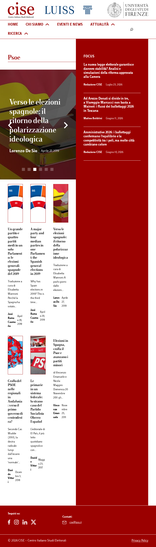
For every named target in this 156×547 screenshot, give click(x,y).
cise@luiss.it (75, 522)
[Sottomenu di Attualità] (113, 24)
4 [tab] (40, 169)
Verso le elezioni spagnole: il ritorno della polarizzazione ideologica (60, 244)
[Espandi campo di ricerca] (132, 29)
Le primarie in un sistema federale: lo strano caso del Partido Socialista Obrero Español (37, 401)
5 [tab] (46, 169)
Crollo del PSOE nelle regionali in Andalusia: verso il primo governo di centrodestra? (15, 401)
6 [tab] (51, 169)
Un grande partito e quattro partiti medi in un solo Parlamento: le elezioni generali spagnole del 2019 (15, 252)
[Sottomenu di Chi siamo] (47, 24)
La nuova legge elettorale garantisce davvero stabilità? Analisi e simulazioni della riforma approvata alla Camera (109, 71)
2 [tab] (29, 169)
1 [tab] (23, 169)
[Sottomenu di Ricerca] (26, 34)
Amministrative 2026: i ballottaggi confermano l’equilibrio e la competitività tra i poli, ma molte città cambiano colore (109, 138)
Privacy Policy (139, 540)
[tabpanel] (38, 124)
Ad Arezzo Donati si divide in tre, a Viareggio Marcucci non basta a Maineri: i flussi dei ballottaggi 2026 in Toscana (109, 105)
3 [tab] (34, 169)
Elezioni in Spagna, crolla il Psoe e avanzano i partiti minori (60, 353)
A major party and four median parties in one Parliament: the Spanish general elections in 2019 (37, 252)
